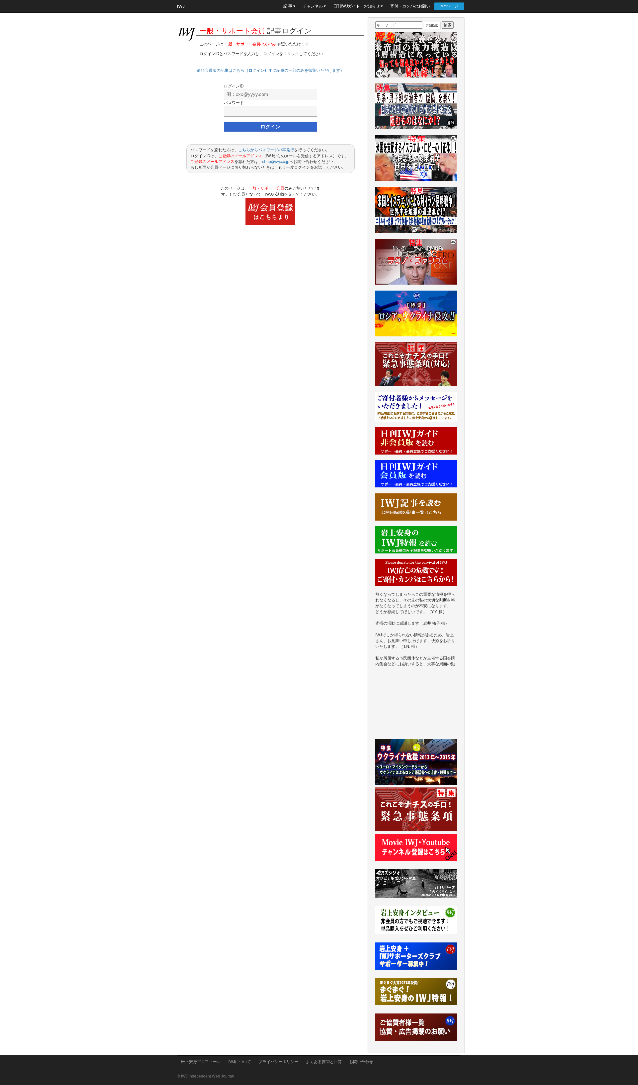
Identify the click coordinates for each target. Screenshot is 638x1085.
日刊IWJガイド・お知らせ (357, 6)
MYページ (449, 6)
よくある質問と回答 (324, 1062)
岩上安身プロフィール (201, 1062)
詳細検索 (432, 25)
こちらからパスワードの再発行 (266, 150)
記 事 (288, 6)
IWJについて (239, 1062)
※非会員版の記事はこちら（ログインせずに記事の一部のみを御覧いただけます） (270, 70)
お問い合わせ (361, 1062)
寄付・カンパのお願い (410, 6)
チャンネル (313, 6)
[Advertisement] (416, 705)
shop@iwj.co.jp (275, 161)
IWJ (181, 6)
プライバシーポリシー (278, 1062)
